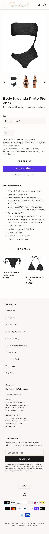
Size (4, 116)
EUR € (23, 486)
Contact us (10, 352)
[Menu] (4, 5)
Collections (40, 523)
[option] (14, 81)
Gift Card (9, 373)
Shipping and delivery (15, 331)
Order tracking (12, 338)
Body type (10, 310)
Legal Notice (9, 523)
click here (27, 471)
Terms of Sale (19, 523)
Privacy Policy (30, 523)
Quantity (6, 128)
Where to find (12, 359)
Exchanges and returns (16, 345)
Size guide (10, 317)
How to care (11, 324)
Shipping (19, 107)
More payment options (24, 175)
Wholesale (10, 366)
